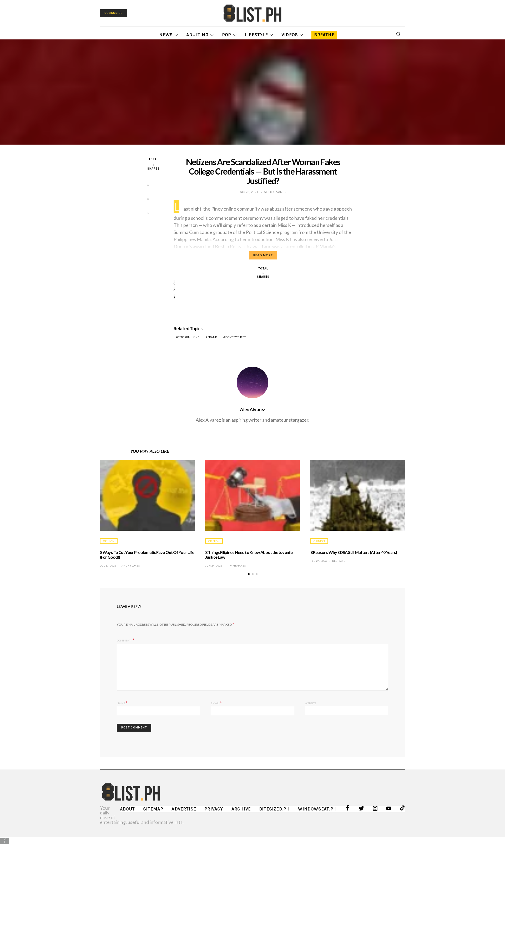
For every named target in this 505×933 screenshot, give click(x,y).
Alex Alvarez (252, 409)
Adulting (197, 34)
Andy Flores (131, 565)
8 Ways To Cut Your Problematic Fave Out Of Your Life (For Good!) (147, 554)
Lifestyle (256, 34)
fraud (212, 337)
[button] (249, 574)
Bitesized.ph (274, 809)
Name (122, 702)
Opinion (108, 541)
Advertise (183, 809)
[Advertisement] (252, 881)
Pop (226, 34)
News (166, 34)
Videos (289, 34)
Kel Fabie (338, 560)
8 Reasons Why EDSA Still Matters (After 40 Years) (353, 552)
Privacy (213, 809)
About (127, 809)
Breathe (324, 34)
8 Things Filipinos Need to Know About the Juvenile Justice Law (248, 554)
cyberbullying (188, 337)
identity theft (235, 337)
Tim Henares (237, 565)
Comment (124, 640)
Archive (241, 809)
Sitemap (153, 809)
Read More (263, 255)
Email (216, 702)
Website (310, 703)
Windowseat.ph (317, 809)
